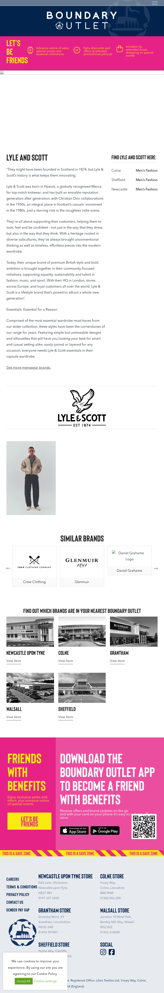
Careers (12, 879)
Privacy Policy (17, 894)
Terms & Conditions (21, 887)
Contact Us (14, 902)
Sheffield (118, 180)
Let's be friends (29, 821)
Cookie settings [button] (45, 981)
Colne (116, 170)
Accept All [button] (23, 981)
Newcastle (119, 189)
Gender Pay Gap (18, 910)
